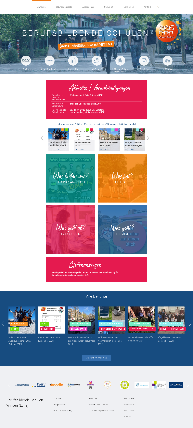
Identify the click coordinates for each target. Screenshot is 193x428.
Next (183, 63)
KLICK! (100, 95)
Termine (73, 69)
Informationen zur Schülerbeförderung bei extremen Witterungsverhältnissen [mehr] (97, 124)
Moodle (168, 69)
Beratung (96, 69)
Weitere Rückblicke (96, 358)
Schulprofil (109, 7)
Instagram (144, 69)
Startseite (41, 7)
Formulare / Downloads (120, 70)
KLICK (98, 104)
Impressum (129, 404)
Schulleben (129, 7)
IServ (25, 69)
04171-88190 (103, 404)
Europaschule (88, 7)
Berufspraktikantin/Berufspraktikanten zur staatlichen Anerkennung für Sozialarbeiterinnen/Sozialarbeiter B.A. (85, 273)
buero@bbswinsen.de (104, 411)
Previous (9, 63)
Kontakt (147, 7)
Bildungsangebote (64, 7)
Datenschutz (129, 411)
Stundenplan (49, 69)
